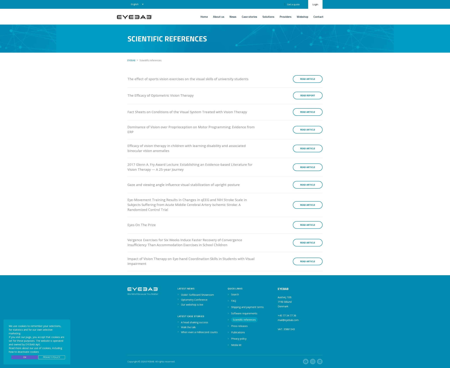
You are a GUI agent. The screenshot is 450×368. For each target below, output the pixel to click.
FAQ (233, 300)
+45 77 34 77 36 (287, 315)
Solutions (268, 17)
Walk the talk (188, 327)
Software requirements (244, 313)
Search (235, 294)
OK (24, 357)
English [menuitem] (135, 4)
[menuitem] (136, 4)
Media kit (236, 345)
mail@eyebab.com (288, 320)
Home (204, 17)
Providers (285, 17)
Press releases (239, 326)
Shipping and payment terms (247, 307)
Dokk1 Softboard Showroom (197, 294)
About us (218, 17)
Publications (238, 332)
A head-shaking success (194, 322)
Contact (318, 17)
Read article (307, 79)
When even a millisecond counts (199, 332)
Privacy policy (238, 338)
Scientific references (244, 319)
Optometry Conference (194, 299)
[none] (136, 4)
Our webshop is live (192, 304)
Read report (307, 95)
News (233, 17)
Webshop (302, 17)
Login (315, 4)
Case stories (249, 17)
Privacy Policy (51, 357)
